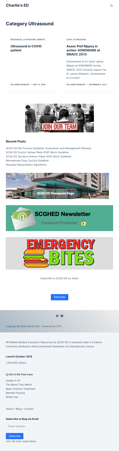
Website (41, 39)
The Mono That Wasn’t (19, 384)
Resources (16, 39)
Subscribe (14, 436)
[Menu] (111, 5)
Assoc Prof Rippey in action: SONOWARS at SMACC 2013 (83, 50)
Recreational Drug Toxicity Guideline (27, 160)
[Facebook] (57, 316)
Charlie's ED (17, 5)
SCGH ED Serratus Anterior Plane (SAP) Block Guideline (38, 156)
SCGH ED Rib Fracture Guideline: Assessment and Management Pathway (48, 148)
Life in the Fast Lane (21, 374)
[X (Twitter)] (62, 316)
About (9, 408)
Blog (18, 408)
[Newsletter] (59, 117)
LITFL (59, 326)
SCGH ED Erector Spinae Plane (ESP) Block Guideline (37, 152)
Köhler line (12, 397)
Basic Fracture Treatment (20, 388)
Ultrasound (29, 39)
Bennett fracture (15, 392)
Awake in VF (13, 380)
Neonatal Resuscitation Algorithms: (26, 164)
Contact (29, 408)
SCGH (69, 39)
